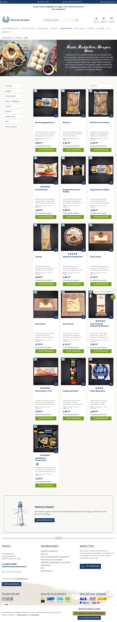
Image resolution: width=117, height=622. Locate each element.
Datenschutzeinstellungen (89, 609)
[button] (113, 297)
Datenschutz (21, 615)
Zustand (8, 106)
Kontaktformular (21, 579)
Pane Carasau (95, 257)
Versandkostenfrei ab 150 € (73, 2)
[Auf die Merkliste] (56, 115)
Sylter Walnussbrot (97, 391)
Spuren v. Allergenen (12, 101)
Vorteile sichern (44, 2)
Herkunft (8, 112)
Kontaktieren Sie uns (44, 520)
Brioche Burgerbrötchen (44, 123)
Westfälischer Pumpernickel (40, 459)
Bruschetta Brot (41, 190)
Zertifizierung (10, 117)
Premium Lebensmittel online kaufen (55, 556)
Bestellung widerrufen (49, 551)
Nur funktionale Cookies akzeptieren (89, 614)
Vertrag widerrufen (11, 584)
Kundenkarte (46, 565)
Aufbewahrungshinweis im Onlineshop (56, 562)
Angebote (4, 2)
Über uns (44, 554)
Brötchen (66, 123)
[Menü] (9, 604)
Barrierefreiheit (47, 571)
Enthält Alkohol (10, 96)
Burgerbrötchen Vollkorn (100, 190)
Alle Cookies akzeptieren (89, 618)
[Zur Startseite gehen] (15, 19)
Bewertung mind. (11, 127)
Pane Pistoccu (68, 324)
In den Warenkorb (45, 150)
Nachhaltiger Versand (109, 2)
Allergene (8, 91)
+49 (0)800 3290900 (9, 564)
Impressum (34, 615)
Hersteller (8, 86)
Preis (7, 122)
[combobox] (58, 20)
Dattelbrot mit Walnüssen (73, 257)
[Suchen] (76, 20)
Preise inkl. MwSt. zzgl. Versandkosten (43, 146)
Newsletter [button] (87, 546)
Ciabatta (38, 257)
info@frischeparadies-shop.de (14, 566)
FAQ (42, 568)
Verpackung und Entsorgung (52, 559)
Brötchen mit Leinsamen (100, 123)
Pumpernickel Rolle (70, 391)
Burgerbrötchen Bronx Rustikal (71, 191)
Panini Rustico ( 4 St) (43, 391)
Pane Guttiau (40, 324)
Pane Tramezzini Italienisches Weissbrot (99, 325)
